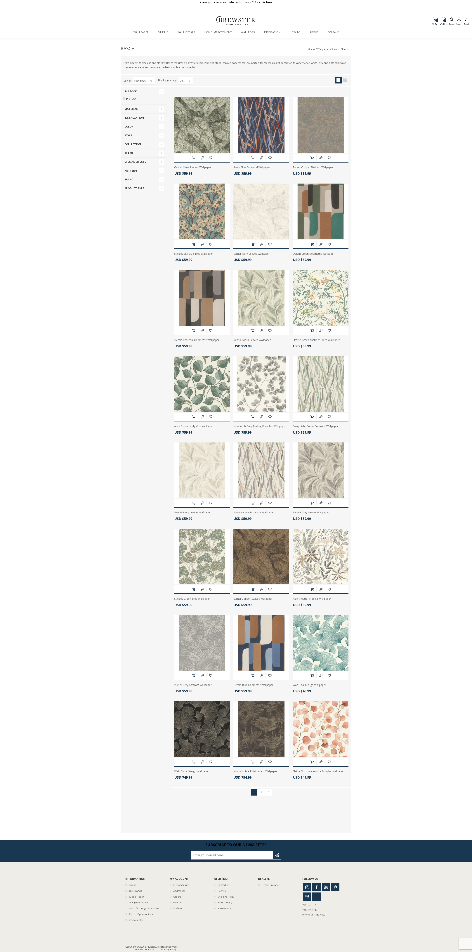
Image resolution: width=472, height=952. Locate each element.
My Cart (177, 902)
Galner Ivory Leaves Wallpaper (251, 253)
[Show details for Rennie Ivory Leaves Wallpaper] (202, 470)
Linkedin (316, 896)
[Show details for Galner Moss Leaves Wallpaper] (202, 125)
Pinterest (335, 887)
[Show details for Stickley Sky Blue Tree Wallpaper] (202, 211)
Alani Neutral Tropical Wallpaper (312, 598)
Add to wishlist (210, 158)
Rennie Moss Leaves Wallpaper (252, 340)
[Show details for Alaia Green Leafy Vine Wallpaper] (202, 384)
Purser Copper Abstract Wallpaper (313, 167)
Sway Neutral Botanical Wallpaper (253, 512)
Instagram (307, 887)
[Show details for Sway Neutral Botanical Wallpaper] (261, 470)
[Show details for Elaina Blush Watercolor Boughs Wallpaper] (320, 729)
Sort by (127, 80)
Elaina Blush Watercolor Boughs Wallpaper (318, 771)
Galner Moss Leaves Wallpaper (192, 167)
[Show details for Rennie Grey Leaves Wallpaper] (320, 470)
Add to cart (193, 158)
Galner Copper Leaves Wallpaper (252, 598)
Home (311, 49)
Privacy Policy (168, 949)
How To (222, 890)
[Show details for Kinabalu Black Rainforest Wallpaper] (261, 729)
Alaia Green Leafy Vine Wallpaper (194, 426)
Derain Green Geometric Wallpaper (313, 253)
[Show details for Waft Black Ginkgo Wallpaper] (202, 729)
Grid (338, 80)
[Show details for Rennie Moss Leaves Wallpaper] (261, 297)
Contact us (223, 885)
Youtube (326, 887)
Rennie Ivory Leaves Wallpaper (192, 512)
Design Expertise (138, 902)
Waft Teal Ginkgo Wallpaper (309, 685)
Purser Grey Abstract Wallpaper (192, 685)
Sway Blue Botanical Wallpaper (251, 167)
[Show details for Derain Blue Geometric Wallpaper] (261, 643)
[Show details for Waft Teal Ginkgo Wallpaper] (320, 643)
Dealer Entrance (271, 885)
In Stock (131, 98)
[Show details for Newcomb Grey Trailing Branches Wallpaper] (261, 384)
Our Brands (135, 890)
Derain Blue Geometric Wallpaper (253, 685)
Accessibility (224, 908)
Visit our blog (136, 920)
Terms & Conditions (143, 949)
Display (162, 80)
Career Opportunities (141, 914)
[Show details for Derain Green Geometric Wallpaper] (320, 211)
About (132, 885)
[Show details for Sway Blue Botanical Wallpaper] (261, 125)
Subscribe (277, 855)
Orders (177, 896)
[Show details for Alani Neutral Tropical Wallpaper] (320, 556)
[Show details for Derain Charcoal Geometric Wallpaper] (202, 297)
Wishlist (177, 908)
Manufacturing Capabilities (144, 908)
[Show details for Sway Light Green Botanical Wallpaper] (320, 384)
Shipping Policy (226, 896)
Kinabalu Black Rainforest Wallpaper (255, 771)
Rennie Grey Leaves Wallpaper (311, 512)
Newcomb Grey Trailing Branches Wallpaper (259, 426)
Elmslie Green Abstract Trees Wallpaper (316, 340)
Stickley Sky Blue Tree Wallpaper (193, 253)
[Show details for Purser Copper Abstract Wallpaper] (320, 125)
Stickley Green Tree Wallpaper (192, 598)
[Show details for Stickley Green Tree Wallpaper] (202, 556)
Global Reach (136, 896)
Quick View (202, 158)
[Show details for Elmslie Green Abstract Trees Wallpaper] (320, 297)
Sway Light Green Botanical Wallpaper (315, 426)
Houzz (307, 896)
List (345, 80)
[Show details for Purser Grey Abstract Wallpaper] (202, 643)
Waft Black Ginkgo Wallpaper (191, 771)
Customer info (181, 885)
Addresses (179, 890)
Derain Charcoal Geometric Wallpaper (196, 340)
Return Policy (225, 902)
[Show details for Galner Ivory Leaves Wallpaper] (261, 211)
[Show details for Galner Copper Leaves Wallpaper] (261, 556)
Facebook (316, 887)
